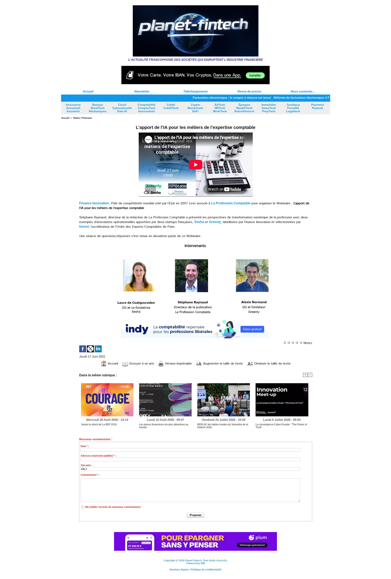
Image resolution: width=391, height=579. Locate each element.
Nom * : (85, 446)
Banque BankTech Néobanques (98, 108)
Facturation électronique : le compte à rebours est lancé (211, 97)
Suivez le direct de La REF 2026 (99, 424)
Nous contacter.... (303, 91)
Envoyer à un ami (141, 363)
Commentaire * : (90, 474)
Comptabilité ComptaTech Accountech (146, 108)
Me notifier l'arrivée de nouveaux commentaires (113, 507)
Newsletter (141, 91)
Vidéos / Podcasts (82, 118)
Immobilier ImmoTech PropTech (268, 108)
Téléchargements (195, 91)
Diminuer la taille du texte (272, 363)
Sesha (199, 222)
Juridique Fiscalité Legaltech (293, 108)
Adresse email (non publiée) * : (98, 455)
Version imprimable (178, 363)
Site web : (86, 465)
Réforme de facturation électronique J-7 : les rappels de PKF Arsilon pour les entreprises (315, 97)
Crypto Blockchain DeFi (195, 108)
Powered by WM (195, 563)
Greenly (215, 222)
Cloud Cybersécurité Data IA (122, 108)
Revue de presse (249, 91)
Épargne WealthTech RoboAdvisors (244, 108)
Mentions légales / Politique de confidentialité (195, 569)
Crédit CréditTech (171, 106)
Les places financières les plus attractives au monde (163, 426)
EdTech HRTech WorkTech (220, 108)
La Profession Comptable (230, 203)
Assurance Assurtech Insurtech (73, 108)
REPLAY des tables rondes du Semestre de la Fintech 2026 (222, 426)
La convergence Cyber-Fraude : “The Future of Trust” (281, 426)
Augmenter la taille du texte (222, 363)
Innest (84, 226)
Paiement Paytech (317, 106)
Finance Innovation (94, 203)
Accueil (88, 91)
